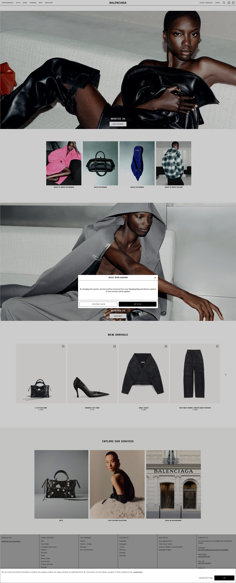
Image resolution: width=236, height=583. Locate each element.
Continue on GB (98, 304)
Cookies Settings (206, 578)
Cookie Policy (137, 572)
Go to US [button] (137, 304)
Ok (224, 578)
